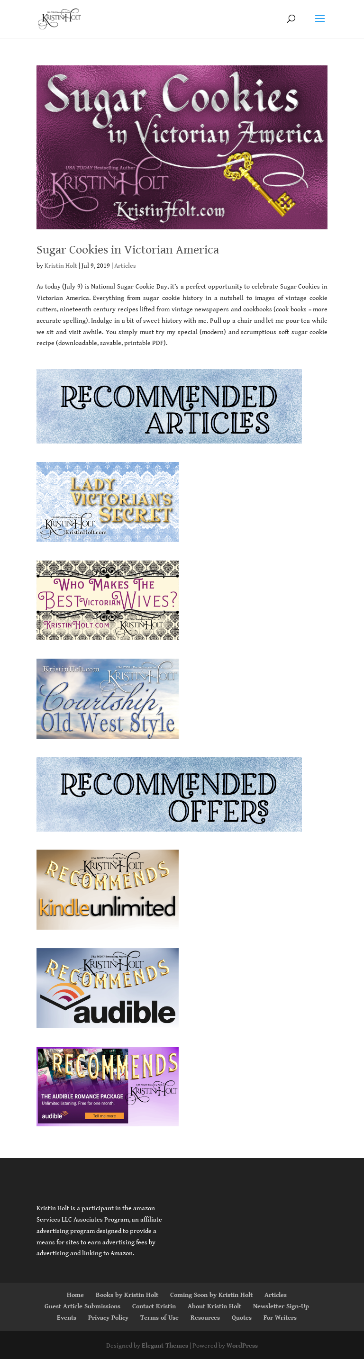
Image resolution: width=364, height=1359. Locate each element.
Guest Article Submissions (82, 1306)
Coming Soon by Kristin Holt (211, 1295)
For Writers (280, 1318)
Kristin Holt (61, 266)
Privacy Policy (108, 1318)
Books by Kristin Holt (127, 1295)
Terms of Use (159, 1318)
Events (66, 1318)
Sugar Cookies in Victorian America (127, 250)
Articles (125, 266)
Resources (205, 1318)
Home (75, 1295)
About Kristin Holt (214, 1306)
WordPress (242, 1346)
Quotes (242, 1318)
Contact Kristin (154, 1306)
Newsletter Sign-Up (281, 1306)
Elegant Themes (165, 1346)
